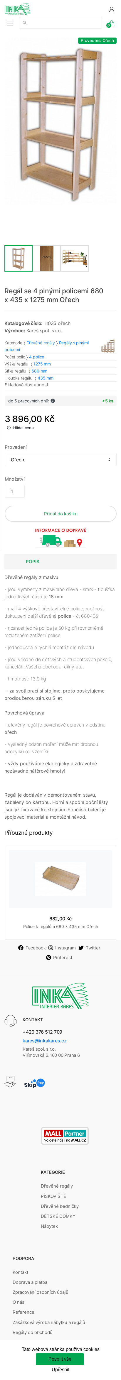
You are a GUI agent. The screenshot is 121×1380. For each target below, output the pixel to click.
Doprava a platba (30, 1282)
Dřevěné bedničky (60, 1206)
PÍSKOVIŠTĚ (53, 1196)
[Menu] (9, 22)
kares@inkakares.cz (45, 1041)
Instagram (65, 948)
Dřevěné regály (40, 342)
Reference (23, 1312)
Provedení (16, 447)
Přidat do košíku (61, 514)
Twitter (93, 948)
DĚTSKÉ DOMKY (58, 1216)
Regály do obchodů (33, 1332)
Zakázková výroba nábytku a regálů (49, 1322)
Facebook (36, 948)
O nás (18, 1302)
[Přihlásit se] (111, 9)
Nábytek (49, 1226)
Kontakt (20, 1272)
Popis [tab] (32, 561)
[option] (60, 121)
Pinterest (62, 957)
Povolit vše (59, 1359)
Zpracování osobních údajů (40, 1292)
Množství (15, 479)
